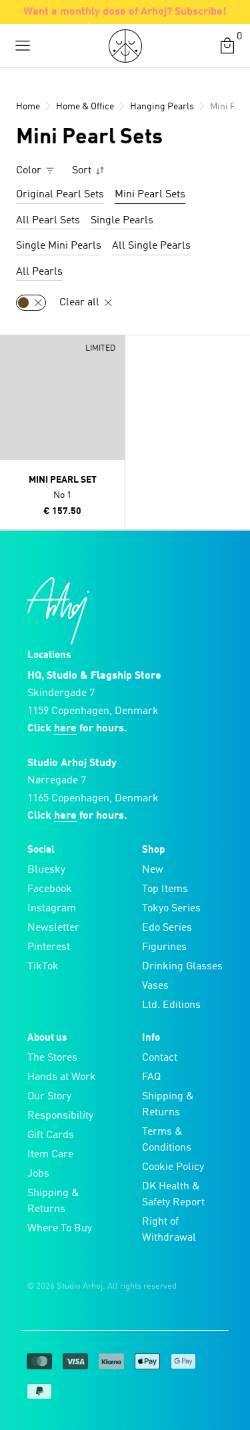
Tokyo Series (171, 908)
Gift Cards (50, 1135)
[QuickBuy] (12, 348)
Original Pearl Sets (60, 194)
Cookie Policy (173, 1167)
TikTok (43, 966)
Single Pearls (122, 220)
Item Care (50, 1154)
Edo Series (167, 928)
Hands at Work (61, 1077)
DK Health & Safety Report (173, 1194)
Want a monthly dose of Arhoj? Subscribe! (125, 12)
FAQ (151, 1077)
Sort (83, 170)
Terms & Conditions (166, 1140)
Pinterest (48, 947)
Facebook (49, 889)
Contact (159, 1058)
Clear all (80, 302)
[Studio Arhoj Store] (125, 46)
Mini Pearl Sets (150, 194)
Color (30, 170)
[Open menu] (22, 46)
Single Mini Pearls (58, 246)
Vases (155, 986)
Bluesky (46, 870)
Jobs (38, 1174)
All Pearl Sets (48, 220)
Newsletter (53, 928)
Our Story (49, 1096)
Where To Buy (59, 1228)
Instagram (51, 908)
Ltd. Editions (171, 1005)
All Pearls (39, 272)
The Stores (52, 1058)
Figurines (164, 947)
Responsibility (60, 1116)
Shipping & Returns (53, 1201)
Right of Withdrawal (169, 1230)
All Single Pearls (151, 246)
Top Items (165, 889)
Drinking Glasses (182, 966)
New (152, 870)
